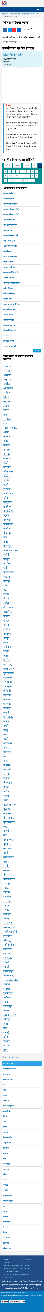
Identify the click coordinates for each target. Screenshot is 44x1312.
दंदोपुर (6, 620)
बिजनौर (6, 773)
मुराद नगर (8, 839)
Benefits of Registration (12, 1265)
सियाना (6, 1010)
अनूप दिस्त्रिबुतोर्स (9, 241)
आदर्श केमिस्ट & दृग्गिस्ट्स (11, 304)
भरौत (5, 800)
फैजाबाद (7, 699)
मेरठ (5, 835)
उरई (5, 414)
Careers (6, 1263)
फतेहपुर (7, 708)
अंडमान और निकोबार (9, 1069)
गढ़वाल (6, 515)
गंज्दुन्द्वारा (7, 502)
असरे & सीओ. (8, 299)
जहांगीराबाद (8, 572)
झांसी (5, 585)
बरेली (5, 738)
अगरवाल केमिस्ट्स (9, 193)
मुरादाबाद (7, 848)
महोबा (6, 861)
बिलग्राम (7, 782)
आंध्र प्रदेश (6, 1074)
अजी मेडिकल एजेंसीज (10, 225)
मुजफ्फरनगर (9, 822)
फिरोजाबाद (8, 366)
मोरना (6, 874)
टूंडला (6, 589)
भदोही (6, 795)
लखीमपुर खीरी (10, 931)
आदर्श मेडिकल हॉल (9, 309)
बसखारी (7, 752)
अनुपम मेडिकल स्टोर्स (10, 246)
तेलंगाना (5, 1227)
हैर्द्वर (5, 1028)
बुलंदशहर (7, 743)
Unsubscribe (8, 1277)
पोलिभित (7, 695)
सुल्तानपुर (8, 993)
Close (23, 1301)
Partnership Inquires (11, 1271)
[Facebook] (5, 30)
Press (25, 1263)
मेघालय (5, 1180)
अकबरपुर (7, 370)
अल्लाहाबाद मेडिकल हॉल (11, 272)
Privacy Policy (8, 1297)
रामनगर (7, 905)
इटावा (6, 405)
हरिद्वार (6, 1036)
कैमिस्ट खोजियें (15, 14)
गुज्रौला (7, 506)
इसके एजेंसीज (7, 336)
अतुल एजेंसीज (7, 230)
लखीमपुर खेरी (9, 927)
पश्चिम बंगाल (7, 1248)
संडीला (6, 984)
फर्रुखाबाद (8, 716)
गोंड (5, 537)
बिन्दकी (6, 778)
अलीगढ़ (7, 392)
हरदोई (6, 1032)
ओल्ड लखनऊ (10, 427)
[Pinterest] (14, 30)
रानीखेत (7, 896)
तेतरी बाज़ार (8, 607)
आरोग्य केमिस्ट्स (8, 320)
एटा (5, 423)
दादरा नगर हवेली (8, 1106)
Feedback (26, 1268)
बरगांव (6, 734)
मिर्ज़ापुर (6, 866)
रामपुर (6, 909)
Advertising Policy (10, 1268)
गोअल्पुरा (7, 532)
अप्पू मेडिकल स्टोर (9, 251)
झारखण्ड (6, 1148)
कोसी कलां (8, 471)
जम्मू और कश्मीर (8, 1143)
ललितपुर (7, 940)
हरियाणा (5, 1132)
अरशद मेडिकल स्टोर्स (10, 256)
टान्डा (6, 594)
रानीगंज (7, 901)
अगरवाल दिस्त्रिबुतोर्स (10, 204)
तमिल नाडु (6, 1222)
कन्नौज (6, 436)
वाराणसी (7, 953)
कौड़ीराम (7, 475)
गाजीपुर (6, 528)
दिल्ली (5, 1116)
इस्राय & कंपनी (8, 341)
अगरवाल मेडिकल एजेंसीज (11, 209)
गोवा (4, 1122)
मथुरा (5, 826)
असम (4, 1085)
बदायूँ (5, 725)
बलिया (6, 747)
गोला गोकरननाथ (11, 550)
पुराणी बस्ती (8, 673)
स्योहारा (6, 988)
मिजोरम (5, 1185)
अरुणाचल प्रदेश (8, 1079)
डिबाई (6, 598)
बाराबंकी (7, 769)
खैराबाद (6, 489)
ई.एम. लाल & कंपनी (9, 346)
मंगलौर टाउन (9, 817)
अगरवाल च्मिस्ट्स (9, 199)
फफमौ (6, 712)
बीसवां (6, 787)
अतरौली (7, 375)
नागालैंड (5, 1190)
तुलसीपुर (7, 611)
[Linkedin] (19, 30)
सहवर (6, 1001)
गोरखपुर (7, 546)
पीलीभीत (7, 690)
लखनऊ (7, 914)
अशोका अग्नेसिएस (9, 293)
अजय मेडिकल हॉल (9, 220)
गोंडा (5, 541)
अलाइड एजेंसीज (8, 278)
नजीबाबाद (8, 646)
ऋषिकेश (7, 419)
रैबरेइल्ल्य (7, 887)
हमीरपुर (6, 1023)
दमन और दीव (7, 1111)
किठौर (6, 462)
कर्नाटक (5, 1153)
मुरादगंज (7, 844)
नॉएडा (6, 651)
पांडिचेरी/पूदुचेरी (8, 1201)
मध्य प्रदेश (6, 1164)
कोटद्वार (7, 467)
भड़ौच (6, 791)
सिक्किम (5, 1217)
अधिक (37, 351)
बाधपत (6, 765)
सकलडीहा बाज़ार (11, 979)
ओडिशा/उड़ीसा (7, 1195)
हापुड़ (5, 1050)
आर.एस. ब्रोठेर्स (8, 315)
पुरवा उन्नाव (8, 668)
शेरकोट (6, 962)
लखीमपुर (7, 923)
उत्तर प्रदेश (6, 1238)
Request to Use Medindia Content (16, 1274)
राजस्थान (6, 1211)
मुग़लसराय (8, 813)
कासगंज (7, 458)
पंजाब (4, 1206)
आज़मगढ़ (7, 401)
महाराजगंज (8, 857)
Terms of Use (19, 1297)
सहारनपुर (7, 1006)
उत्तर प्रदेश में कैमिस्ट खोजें (30, 14)
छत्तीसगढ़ (6, 1101)
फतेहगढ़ (7, 703)
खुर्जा (5, 484)
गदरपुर (6, 519)
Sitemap (26, 1265)
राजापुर (6, 892)
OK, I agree (5, 1301)
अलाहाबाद (8, 388)
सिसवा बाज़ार (9, 1014)
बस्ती (5, 756)
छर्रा (5, 567)
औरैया (6, 432)
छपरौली (6, 563)
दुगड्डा (6, 616)
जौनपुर (6, 581)
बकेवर (6, 721)
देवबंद (6, 624)
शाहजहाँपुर (8, 971)
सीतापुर (6, 1019)
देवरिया (6, 629)
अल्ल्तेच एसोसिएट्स (9, 267)
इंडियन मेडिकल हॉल (9, 325)
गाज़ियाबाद (8, 524)
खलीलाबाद (8, 493)
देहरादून (7, 633)
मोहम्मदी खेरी (9, 879)
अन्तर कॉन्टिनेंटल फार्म (10, 235)
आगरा (6, 397)
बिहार (4, 1090)
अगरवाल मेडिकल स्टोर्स (11, 214)
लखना (6, 918)
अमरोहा (6, 383)
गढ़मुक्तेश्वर (8, 510)
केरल (4, 1158)
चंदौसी (6, 554)
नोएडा (6, 655)
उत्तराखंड (6, 1243)
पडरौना (6, 660)
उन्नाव (6, 410)
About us (7, 1260)
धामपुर (6, 638)
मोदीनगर (7, 870)
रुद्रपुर (6, 883)
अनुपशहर (8, 379)
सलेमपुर (7, 997)
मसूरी (5, 852)
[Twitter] (10, 30)
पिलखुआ (7, 686)
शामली (6, 966)
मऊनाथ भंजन (10, 804)
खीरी (5, 497)
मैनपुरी (6, 830)
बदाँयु (5, 730)
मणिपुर (5, 1174)
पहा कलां (7, 677)
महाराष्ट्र (6, 1169)
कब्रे (5, 440)
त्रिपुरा (5, 1232)
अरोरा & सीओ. (8, 262)
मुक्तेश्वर (7, 809)
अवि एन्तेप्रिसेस (8, 288)
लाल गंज (7, 949)
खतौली (6, 480)
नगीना (6, 642)
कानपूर (6, 454)
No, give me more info (14, 1301)
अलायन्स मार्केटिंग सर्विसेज (11, 283)
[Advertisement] (22, 84)
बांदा (5, 760)
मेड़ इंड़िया (5, 14)
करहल (6, 449)
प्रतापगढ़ (7, 664)
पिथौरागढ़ (7, 681)
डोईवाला (7, 603)
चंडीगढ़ (5, 1095)
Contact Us (27, 1260)
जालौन (6, 576)
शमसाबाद (7, 957)
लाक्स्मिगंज (8, 944)
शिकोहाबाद (8, 975)
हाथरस (6, 1045)
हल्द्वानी (6, 1041)
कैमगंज (6, 445)
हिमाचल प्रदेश (7, 1137)
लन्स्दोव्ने (7, 936)
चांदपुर (6, 559)
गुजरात (5, 1127)
